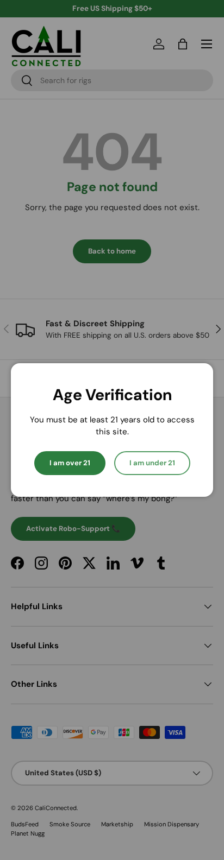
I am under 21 (152, 462)
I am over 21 (69, 462)
